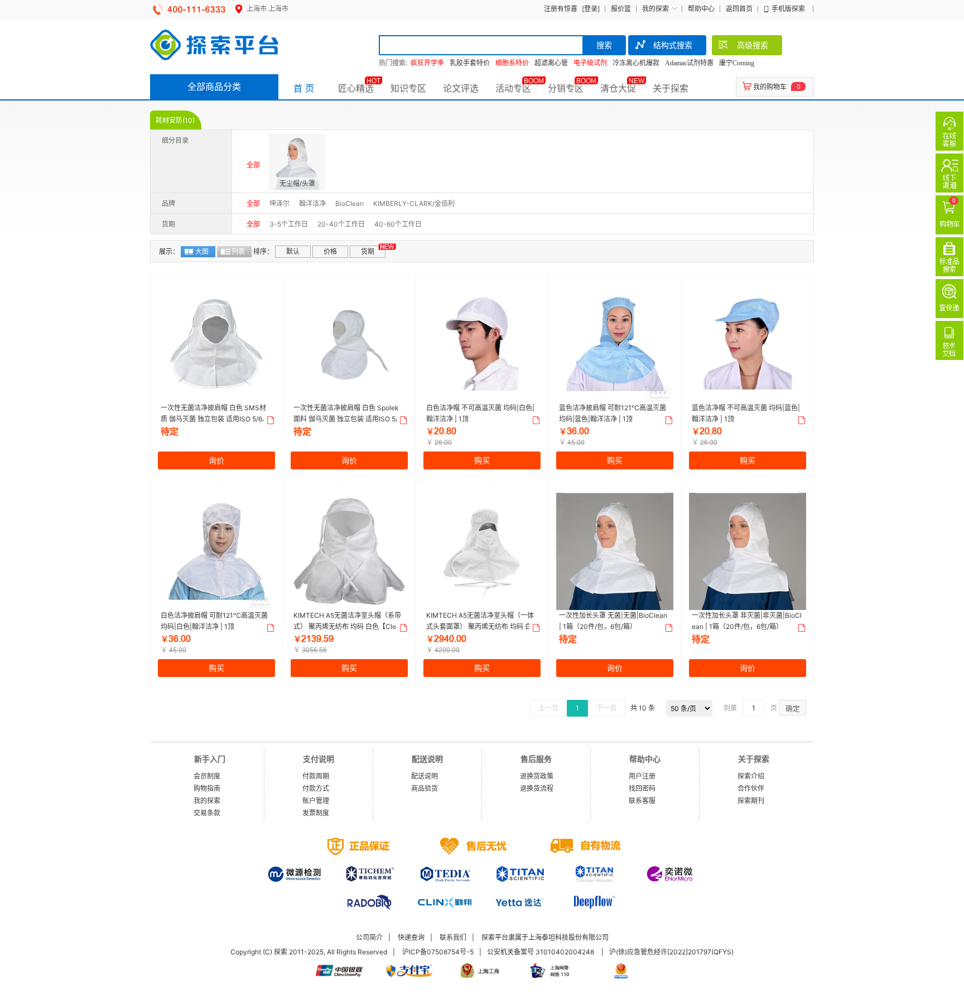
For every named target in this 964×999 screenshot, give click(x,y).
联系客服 (642, 800)
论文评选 (461, 88)
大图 (202, 251)
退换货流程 (536, 788)
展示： (169, 251)
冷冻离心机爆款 (636, 63)
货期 (367, 251)
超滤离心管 (551, 63)
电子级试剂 (590, 63)
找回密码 (642, 788)
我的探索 (655, 8)
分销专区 (566, 88)
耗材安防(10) (175, 120)
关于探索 (670, 88)
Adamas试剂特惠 (689, 63)
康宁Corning (736, 63)
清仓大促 (618, 88)
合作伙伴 (751, 788)
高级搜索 (752, 45)
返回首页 (739, 8)
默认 (293, 251)
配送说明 (424, 776)
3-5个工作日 (288, 224)
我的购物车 (770, 87)
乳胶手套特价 (470, 63)
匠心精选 (356, 88)
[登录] (591, 8)
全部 (253, 165)
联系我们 (453, 937)
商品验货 (424, 788)
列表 (238, 251)
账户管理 (315, 800)
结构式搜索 (672, 45)
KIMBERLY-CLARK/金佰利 (414, 203)
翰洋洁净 (312, 203)
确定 (792, 708)
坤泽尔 (279, 203)
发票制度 (315, 813)
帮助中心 (701, 8)
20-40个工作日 (341, 224)
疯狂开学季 (427, 63)
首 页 (303, 88)
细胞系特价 (512, 63)
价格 (330, 251)
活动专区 (513, 88)
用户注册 (642, 776)
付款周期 (315, 776)
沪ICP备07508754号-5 (438, 952)
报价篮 (621, 8)
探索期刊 (751, 800)
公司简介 (369, 937)
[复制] (269, 420)
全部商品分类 (214, 86)
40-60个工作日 (398, 224)
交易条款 (207, 813)
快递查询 (411, 937)
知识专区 (408, 88)
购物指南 (207, 788)
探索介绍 (751, 776)
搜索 (604, 45)
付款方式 (315, 788)
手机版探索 (788, 8)
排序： (263, 251)
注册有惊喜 (560, 8)
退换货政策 (536, 776)
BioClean (349, 203)
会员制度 (207, 776)
